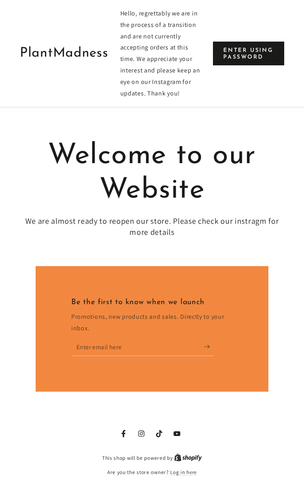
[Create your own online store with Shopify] (188, 458)
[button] (248, 54)
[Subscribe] (209, 347)
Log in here (183, 472)
